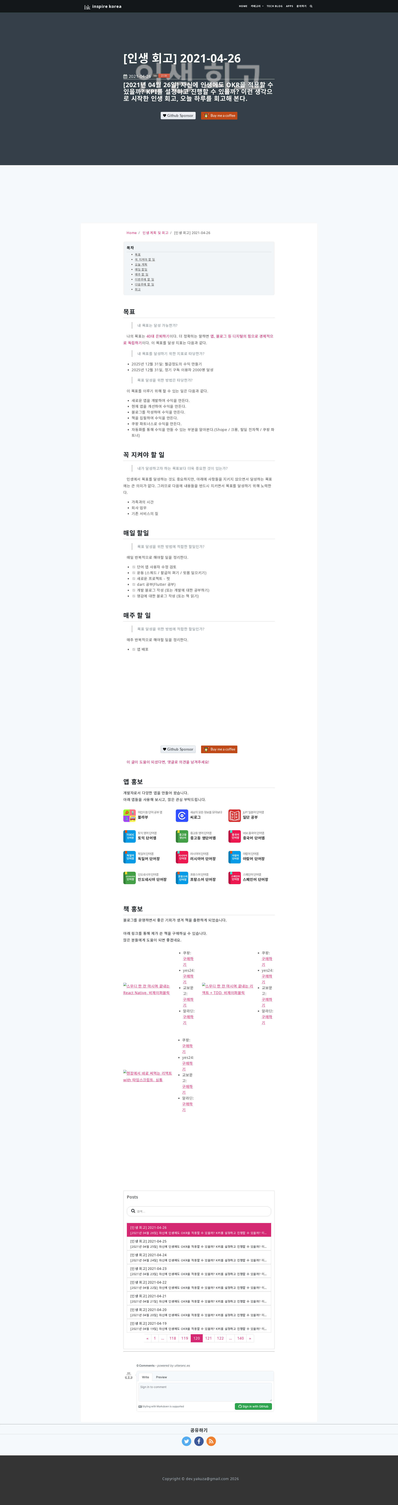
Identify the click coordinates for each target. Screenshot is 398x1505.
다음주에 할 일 (144, 284)
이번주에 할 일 (144, 279)
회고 (138, 289)
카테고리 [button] (256, 6)
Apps (289, 6)
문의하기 (302, 6)
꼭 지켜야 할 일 (145, 259)
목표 (138, 254)
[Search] (311, 6)
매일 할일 (141, 269)
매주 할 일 (141, 274)
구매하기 (188, 961)
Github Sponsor (179, 115)
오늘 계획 (141, 264)
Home (243, 6)
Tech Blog (275, 6)
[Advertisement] (199, 194)
